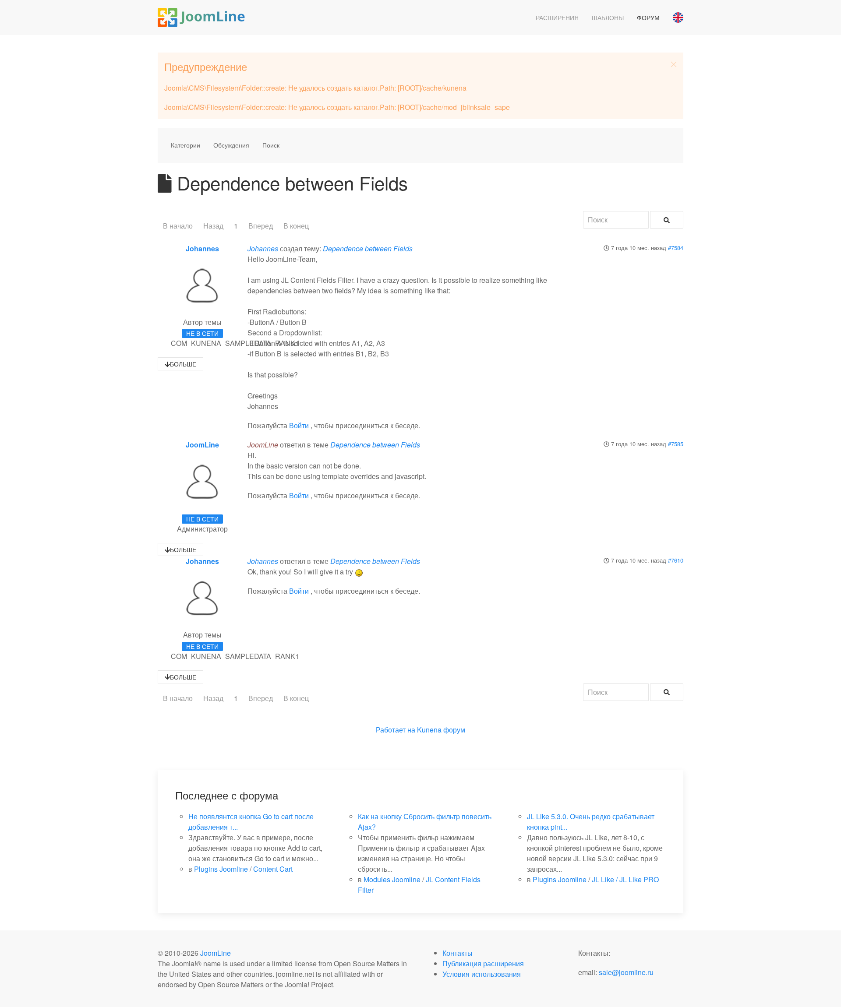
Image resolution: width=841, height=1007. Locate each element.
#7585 (675, 444)
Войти (299, 425)
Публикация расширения (483, 963)
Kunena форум (441, 730)
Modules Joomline (392, 879)
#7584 (675, 247)
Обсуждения (231, 145)
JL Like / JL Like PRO (625, 879)
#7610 (675, 560)
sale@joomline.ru (626, 972)
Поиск (270, 145)
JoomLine (202, 445)
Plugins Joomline (221, 869)
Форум (648, 17)
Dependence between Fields (368, 248)
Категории (185, 145)
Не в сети (202, 333)
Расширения (557, 17)
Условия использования (481, 974)
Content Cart (273, 869)
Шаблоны (608, 17)
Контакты (457, 953)
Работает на (395, 730)
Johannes (202, 248)
